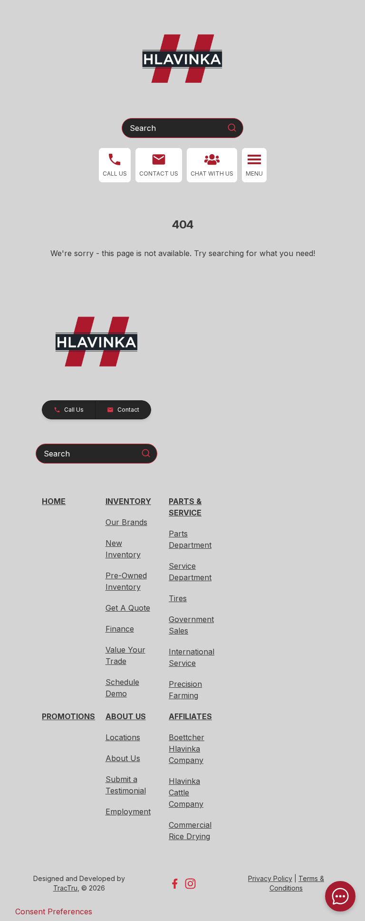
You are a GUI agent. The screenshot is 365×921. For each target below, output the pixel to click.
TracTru (65, 888)
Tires (178, 598)
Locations (123, 737)
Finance (120, 629)
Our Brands (126, 522)
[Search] (231, 127)
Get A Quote (128, 608)
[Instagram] (190, 884)
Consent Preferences (53, 911)
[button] (114, 165)
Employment (128, 811)
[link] (212, 165)
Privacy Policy (270, 878)
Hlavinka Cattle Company (186, 792)
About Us (123, 758)
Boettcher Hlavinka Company (186, 749)
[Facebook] (175, 884)
